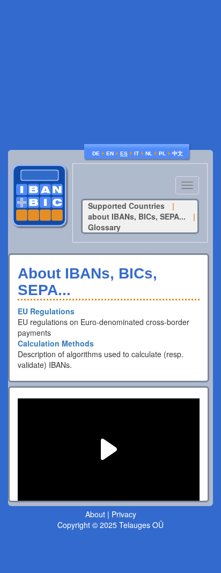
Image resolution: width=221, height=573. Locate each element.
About (95, 514)
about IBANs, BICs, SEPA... (137, 216)
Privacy (124, 514)
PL (162, 153)
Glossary (104, 227)
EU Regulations (46, 311)
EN (110, 153)
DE (96, 153)
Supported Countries (126, 205)
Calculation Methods (56, 343)
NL (148, 153)
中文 (177, 153)
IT (136, 153)
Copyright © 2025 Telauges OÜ (110, 524)
